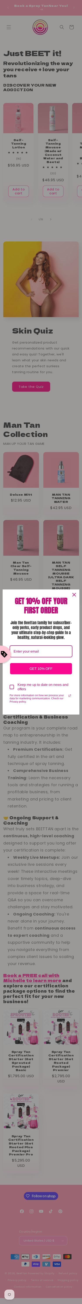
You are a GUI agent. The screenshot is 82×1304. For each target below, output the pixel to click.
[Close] (74, 594)
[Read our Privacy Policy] (69, 695)
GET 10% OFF (41, 669)
